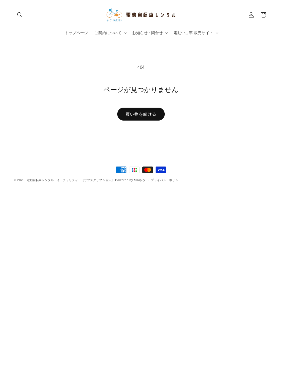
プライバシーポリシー (166, 180)
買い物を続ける (141, 114)
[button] (20, 15)
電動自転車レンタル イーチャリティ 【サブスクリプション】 (70, 180)
